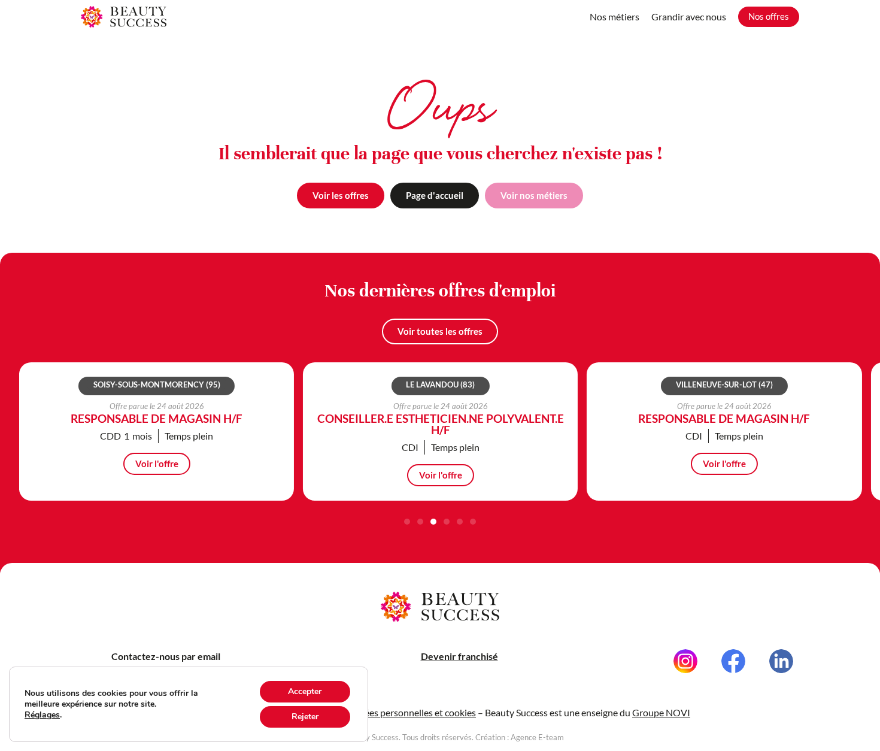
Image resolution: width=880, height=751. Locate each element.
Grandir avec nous (688, 16)
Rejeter (305, 716)
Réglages (42, 715)
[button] (407, 522)
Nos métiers (614, 16)
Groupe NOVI (661, 712)
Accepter (304, 691)
